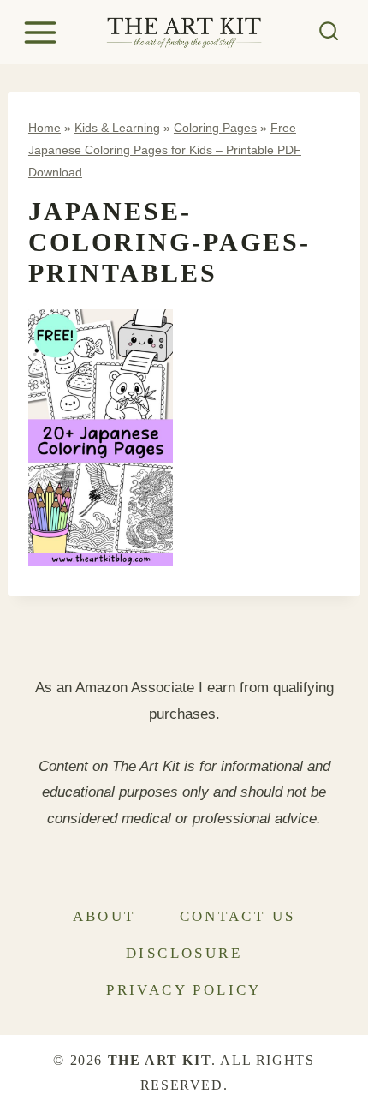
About (104, 916)
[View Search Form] (329, 32)
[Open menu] (42, 32)
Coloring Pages (215, 128)
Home (44, 128)
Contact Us (238, 916)
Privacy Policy (184, 990)
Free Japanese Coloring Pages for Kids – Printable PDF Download (164, 150)
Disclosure (184, 953)
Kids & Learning (117, 128)
